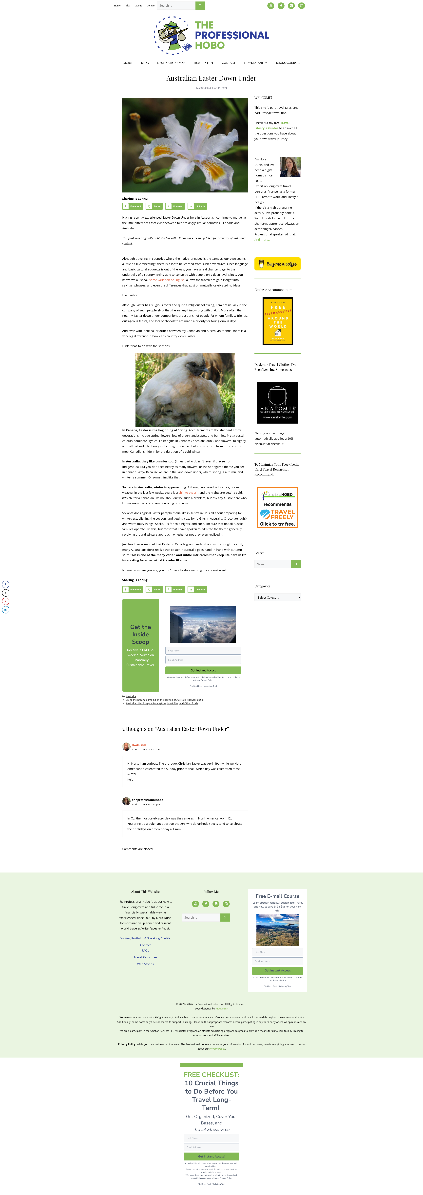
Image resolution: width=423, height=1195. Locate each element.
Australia (131, 696)
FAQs (145, 950)
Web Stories (145, 964)
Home (117, 5)
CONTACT (228, 63)
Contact (151, 5)
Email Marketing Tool (207, 686)
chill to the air (188, 492)
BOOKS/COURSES (288, 63)
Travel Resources (145, 957)
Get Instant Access (278, 970)
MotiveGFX (222, 1008)
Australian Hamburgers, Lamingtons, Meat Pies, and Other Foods (162, 703)
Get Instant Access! (211, 1156)
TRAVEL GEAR (253, 63)
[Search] (200, 5)
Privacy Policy (207, 680)
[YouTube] (270, 5)
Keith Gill (139, 745)
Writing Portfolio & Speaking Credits (145, 938)
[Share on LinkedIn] (5, 609)
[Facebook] (281, 5)
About (138, 5)
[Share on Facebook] (5, 584)
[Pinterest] (291, 5)
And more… (262, 240)
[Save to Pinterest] (5, 601)
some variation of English (167, 280)
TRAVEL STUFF (203, 63)
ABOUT (128, 63)
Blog (128, 5)
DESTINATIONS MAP (171, 63)
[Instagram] (301, 5)
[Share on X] (5, 593)
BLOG (145, 63)
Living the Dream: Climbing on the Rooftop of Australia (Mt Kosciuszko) (165, 699)
